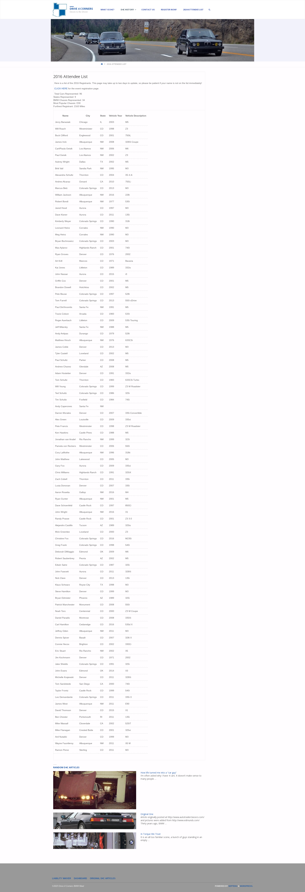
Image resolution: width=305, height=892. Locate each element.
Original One (147, 814)
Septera (232, 886)
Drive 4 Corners (81, 8)
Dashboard (80, 878)
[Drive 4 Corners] (60, 9)
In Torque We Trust (151, 833)
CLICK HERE (61, 88)
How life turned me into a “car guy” (158, 772)
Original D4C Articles (102, 878)
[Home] (102, 64)
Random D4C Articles (66, 767)
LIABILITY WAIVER (61, 878)
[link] (209, 9)
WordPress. (246, 886)
